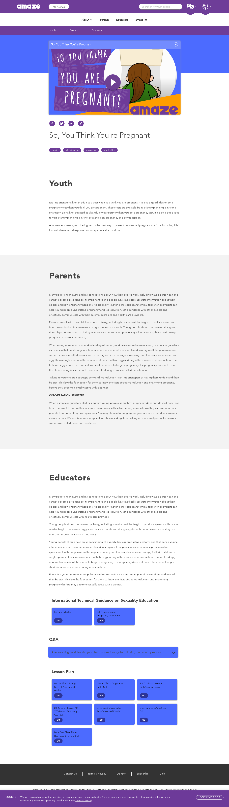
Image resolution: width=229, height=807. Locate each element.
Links (162, 773)
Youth (53, 30)
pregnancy (91, 150)
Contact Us (70, 773)
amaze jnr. (141, 19)
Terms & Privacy (97, 773)
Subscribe (143, 773)
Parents (104, 19)
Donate (121, 773)
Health (55, 150)
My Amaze (59, 6)
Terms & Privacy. (83, 800)
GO (58, 620)
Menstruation (72, 150)
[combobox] (160, 7)
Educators (122, 19)
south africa (109, 150)
